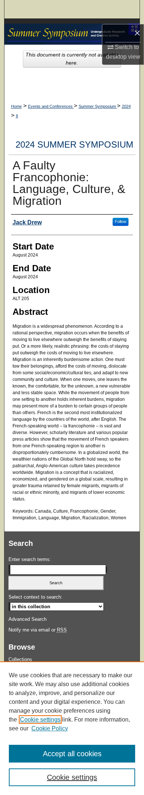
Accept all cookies (72, 754)
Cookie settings (40, 719)
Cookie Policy (49, 728)
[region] (72, 728)
